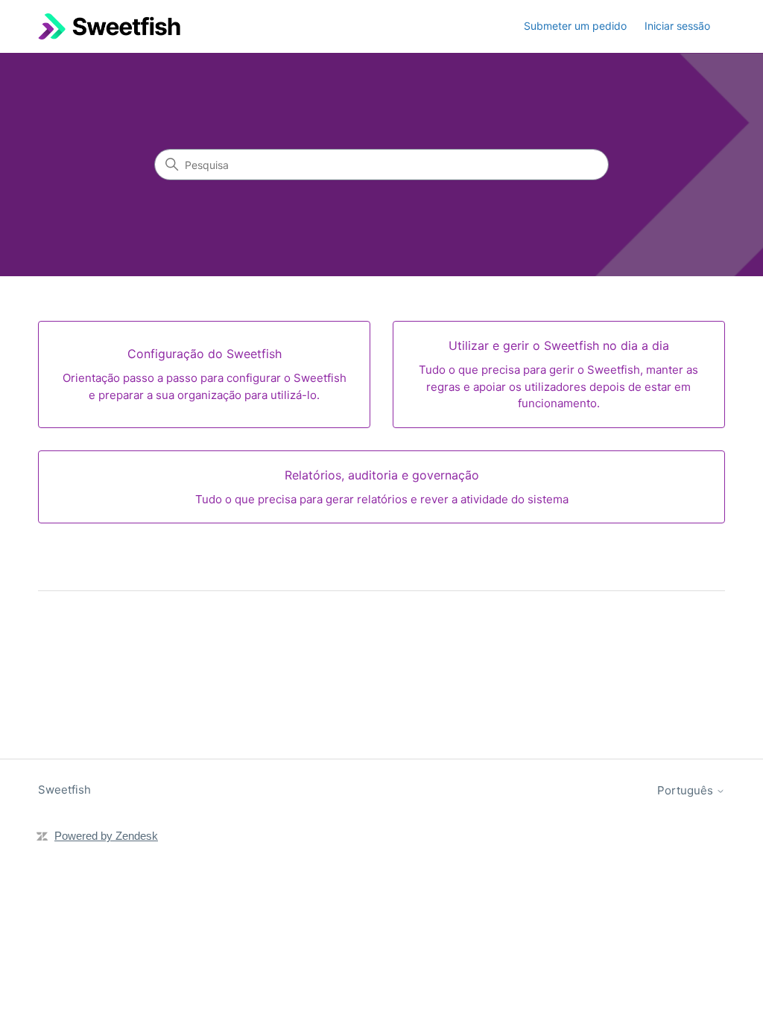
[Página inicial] (109, 26)
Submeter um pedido (575, 25)
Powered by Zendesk (106, 835)
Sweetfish (64, 789)
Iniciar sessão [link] (677, 25)
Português (686, 790)
